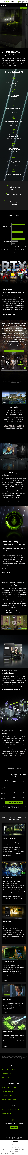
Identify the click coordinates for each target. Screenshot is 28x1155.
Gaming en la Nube (7, 1077)
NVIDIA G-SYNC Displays (14, 486)
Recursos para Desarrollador (10, 1099)
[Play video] (14, 363)
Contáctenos (14, 1151)
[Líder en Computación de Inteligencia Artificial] (10, 1)
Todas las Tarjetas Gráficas (9, 1070)
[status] (18, 2)
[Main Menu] (2, 2)
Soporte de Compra (13, 1109)
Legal (21, 1147)
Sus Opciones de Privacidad (11, 1147)
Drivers (4, 1109)
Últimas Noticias (6, 1087)
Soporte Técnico (6, 1113)
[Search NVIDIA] (4, 1)
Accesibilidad (6, 1149)
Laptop (21, 1070)
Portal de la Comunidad (8, 1095)
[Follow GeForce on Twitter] (18, 1138)
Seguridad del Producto (17, 1149)
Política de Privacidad (13, 1145)
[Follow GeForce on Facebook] (7, 1138)
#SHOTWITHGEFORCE (8, 1091)
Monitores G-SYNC (7, 1073)
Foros (14, 1087)
